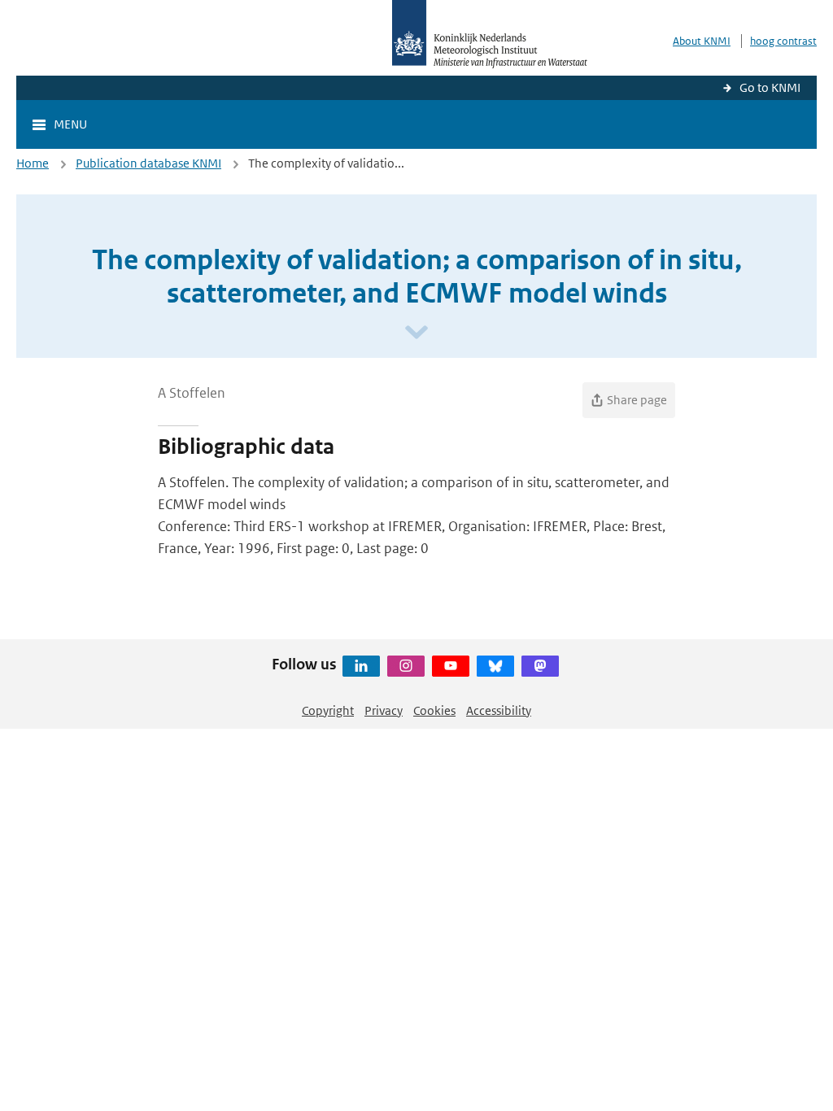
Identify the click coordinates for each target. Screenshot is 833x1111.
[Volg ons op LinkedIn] (361, 666)
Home (32, 163)
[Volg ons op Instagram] (406, 666)
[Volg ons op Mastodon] (540, 666)
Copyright (328, 710)
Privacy (383, 710)
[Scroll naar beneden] (416, 333)
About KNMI (702, 41)
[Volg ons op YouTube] (451, 666)
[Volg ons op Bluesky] (495, 666)
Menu (70, 124)
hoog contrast (783, 41)
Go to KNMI (769, 87)
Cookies (434, 710)
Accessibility (498, 710)
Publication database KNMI (148, 163)
